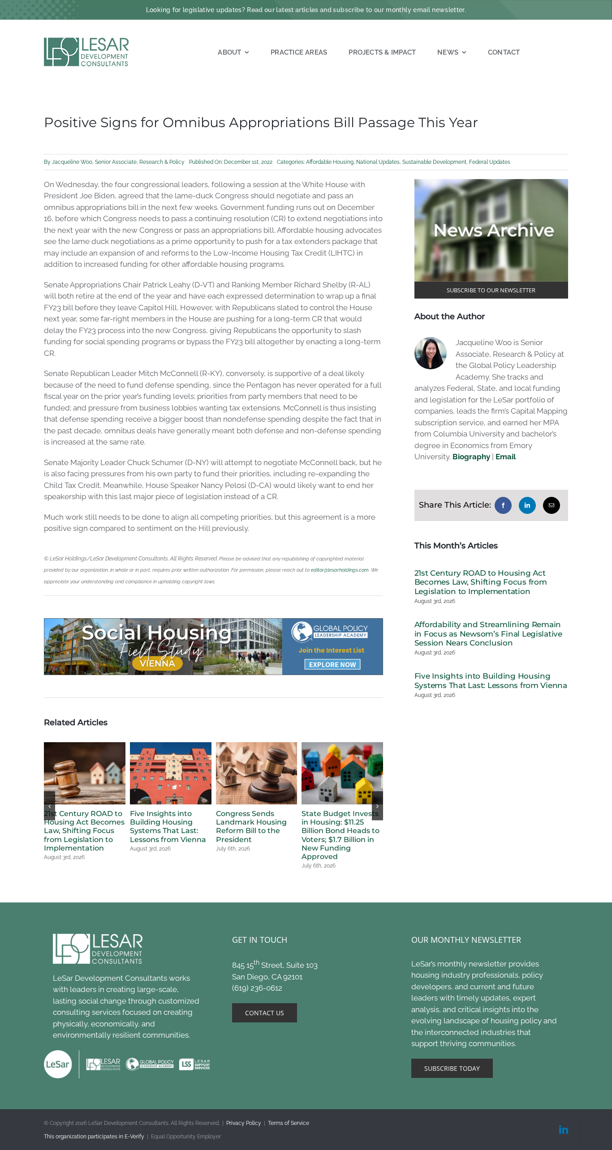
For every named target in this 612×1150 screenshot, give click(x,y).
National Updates (378, 162)
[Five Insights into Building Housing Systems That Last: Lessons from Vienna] (170, 746)
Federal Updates (489, 162)
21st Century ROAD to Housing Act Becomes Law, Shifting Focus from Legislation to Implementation (84, 830)
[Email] (551, 505)
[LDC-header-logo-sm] (86, 41)
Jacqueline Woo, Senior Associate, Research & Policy (118, 162)
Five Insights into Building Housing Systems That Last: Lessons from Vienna (168, 826)
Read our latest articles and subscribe (305, 9)
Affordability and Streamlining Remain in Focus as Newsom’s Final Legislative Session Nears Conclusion (488, 633)
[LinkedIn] (527, 505)
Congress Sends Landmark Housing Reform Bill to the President (251, 826)
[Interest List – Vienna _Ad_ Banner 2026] (213, 621)
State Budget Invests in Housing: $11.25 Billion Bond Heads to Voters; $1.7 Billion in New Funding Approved (340, 835)
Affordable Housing (329, 162)
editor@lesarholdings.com (340, 570)
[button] (49, 806)
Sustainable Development (434, 162)
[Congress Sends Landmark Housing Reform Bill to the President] (256, 746)
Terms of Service (288, 1123)
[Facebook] (503, 505)
